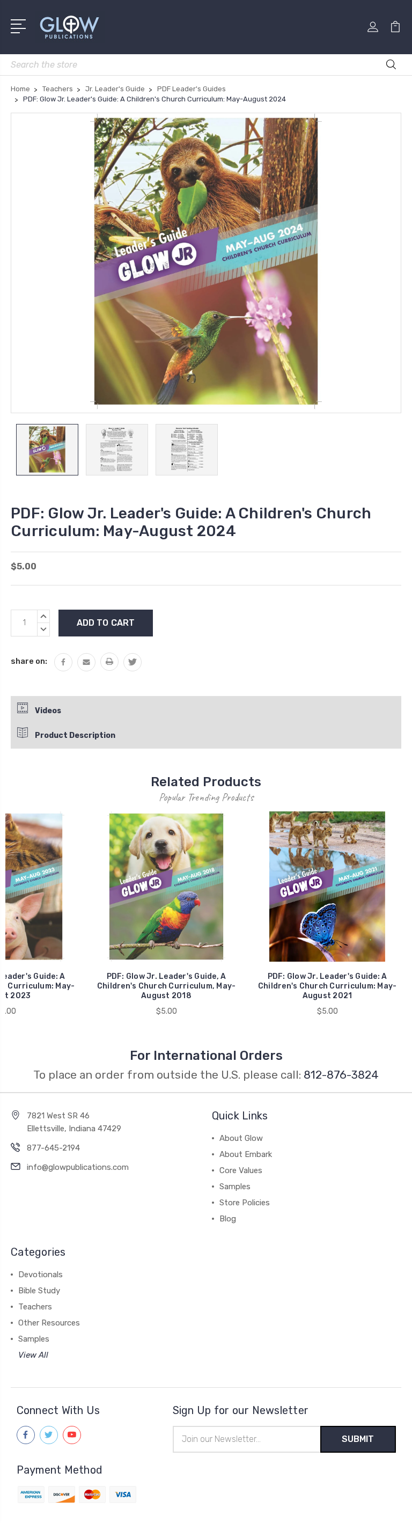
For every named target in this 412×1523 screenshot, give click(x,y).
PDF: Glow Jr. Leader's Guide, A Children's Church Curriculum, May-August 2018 (166, 986)
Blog (227, 1219)
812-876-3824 (341, 1074)
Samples (235, 1186)
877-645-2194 (53, 1148)
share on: (29, 661)
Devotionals (40, 1274)
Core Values (240, 1170)
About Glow (241, 1138)
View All (33, 1355)
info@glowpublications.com (78, 1167)
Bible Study (39, 1290)
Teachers (35, 1307)
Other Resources (49, 1323)
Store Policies (244, 1202)
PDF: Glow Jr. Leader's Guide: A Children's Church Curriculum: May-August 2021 (327, 986)
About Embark (245, 1154)
